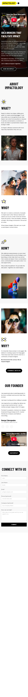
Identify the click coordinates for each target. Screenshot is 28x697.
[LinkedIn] (2, 426)
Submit (14, 524)
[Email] (7, 426)
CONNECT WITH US (14, 370)
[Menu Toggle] (25, 3)
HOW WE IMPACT (8, 69)
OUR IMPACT (14, 453)
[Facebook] (11, 426)
